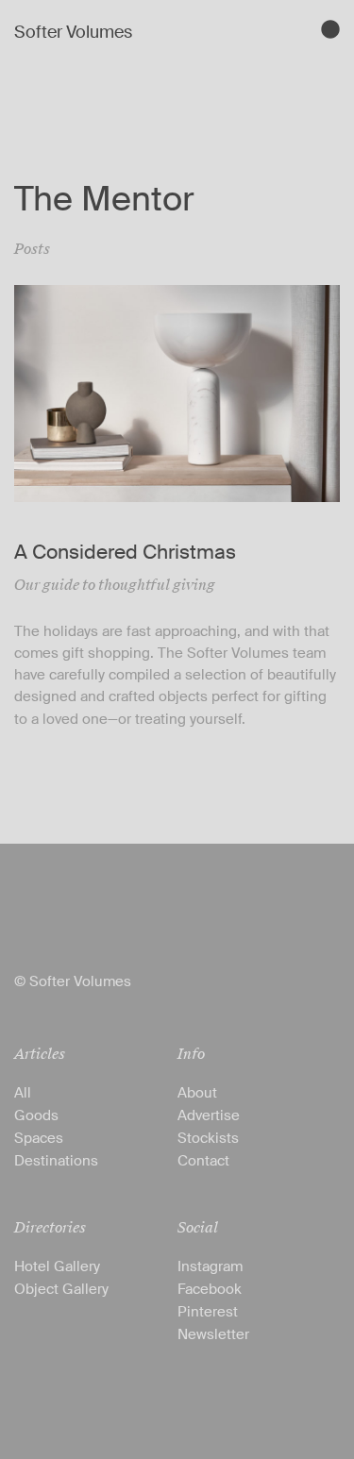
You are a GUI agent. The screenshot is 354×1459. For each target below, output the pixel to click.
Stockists (208, 1138)
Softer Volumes (73, 32)
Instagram (210, 1266)
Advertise (208, 1115)
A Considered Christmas (125, 552)
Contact (203, 1160)
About (197, 1092)
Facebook (209, 1289)
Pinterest (207, 1311)
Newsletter (213, 1334)
